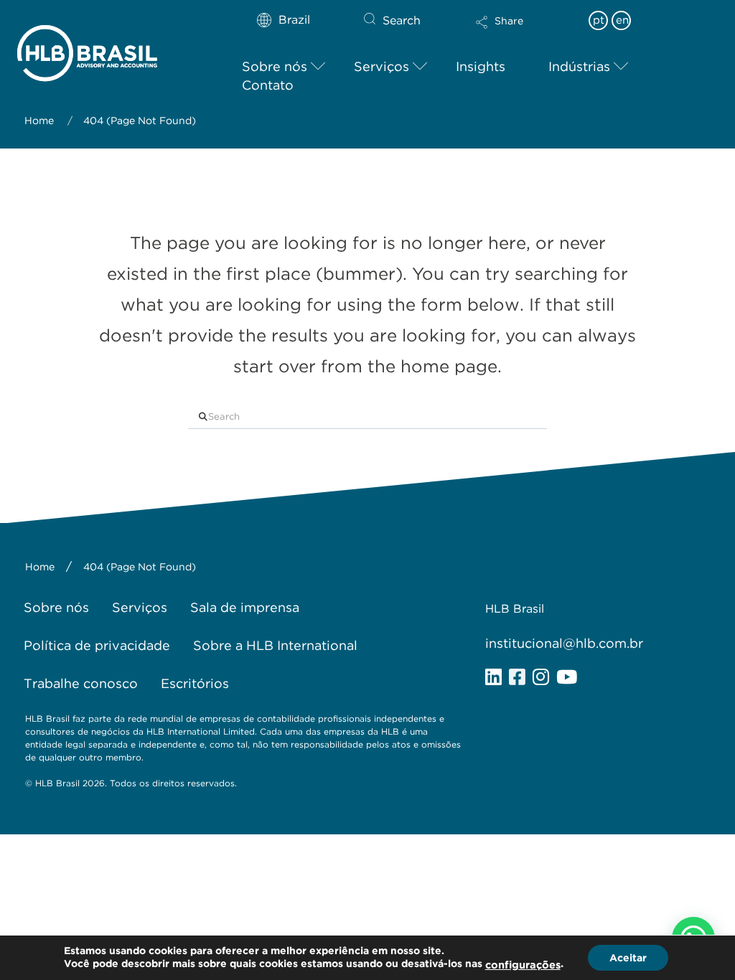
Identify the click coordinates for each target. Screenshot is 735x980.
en (622, 20)
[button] (525, 31)
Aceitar (628, 957)
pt (598, 20)
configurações (523, 964)
